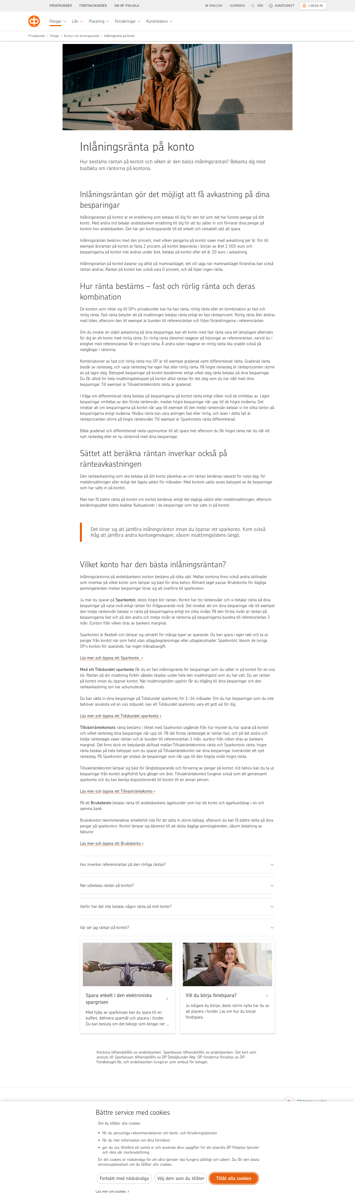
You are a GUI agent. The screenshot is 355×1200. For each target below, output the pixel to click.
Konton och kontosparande (81, 36)
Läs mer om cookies (111, 1191)
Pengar (54, 36)
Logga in (316, 5)
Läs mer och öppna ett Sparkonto (110, 657)
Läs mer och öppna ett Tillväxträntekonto (116, 791)
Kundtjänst (284, 5)
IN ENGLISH (214, 5)
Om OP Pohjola (126, 5)
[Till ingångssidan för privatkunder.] (34, 21)
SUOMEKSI (237, 5)
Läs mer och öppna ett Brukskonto (110, 843)
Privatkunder (61, 5)
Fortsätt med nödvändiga (124, 1178)
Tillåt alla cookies (233, 1178)
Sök (260, 5)
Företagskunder (93, 5)
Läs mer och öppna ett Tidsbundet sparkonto (119, 715)
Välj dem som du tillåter (180, 1178)
